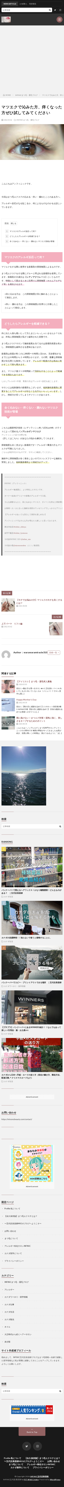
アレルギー (9, 1289)
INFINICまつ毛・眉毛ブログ (28, 120)
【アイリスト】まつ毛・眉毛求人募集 (34, 681)
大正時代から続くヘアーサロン (18, 1334)
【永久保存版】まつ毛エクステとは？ (20, 1216)
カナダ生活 (8, 896)
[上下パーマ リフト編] (56, 628)
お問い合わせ (10, 1231)
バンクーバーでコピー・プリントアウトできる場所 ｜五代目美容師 (31, 982)
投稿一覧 (53, 652)
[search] (50, 10)
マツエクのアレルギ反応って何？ (21, 231)
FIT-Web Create (31, 1479)
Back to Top (32, 1432)
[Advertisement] (32, 59)
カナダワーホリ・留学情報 (14, 986)
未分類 (7, 1342)
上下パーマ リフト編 (11, 623)
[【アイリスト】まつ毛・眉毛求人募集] (8, 686)
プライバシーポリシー (14, 1261)
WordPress (55, 1479)
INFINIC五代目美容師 (39, 1476)
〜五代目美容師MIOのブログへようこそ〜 (22, 1223)
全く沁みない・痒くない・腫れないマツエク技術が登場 (30, 241)
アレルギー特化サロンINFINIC (17, 1246)
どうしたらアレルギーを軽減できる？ (23, 236)
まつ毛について (11, 1238)
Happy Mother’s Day (26, 699)
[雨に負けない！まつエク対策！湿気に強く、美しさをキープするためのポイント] (8, 723)
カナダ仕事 (9, 1304)
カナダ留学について (13, 1253)
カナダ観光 (9, 1319)
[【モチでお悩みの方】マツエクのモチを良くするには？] (8, 605)
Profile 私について (12, 1208)
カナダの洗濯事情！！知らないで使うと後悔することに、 (26, 937)
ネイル (7, 1327)
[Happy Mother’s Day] (8, 704)
